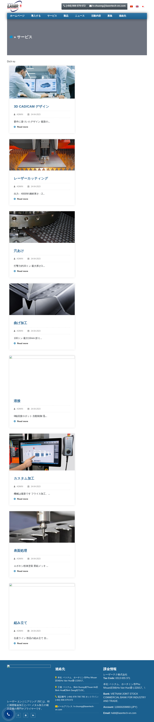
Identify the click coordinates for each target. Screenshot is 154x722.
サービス (52, 15)
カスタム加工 (24, 478)
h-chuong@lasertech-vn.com (109, 6)
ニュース (80, 15)
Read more (22, 127)
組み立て (20, 623)
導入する (36, 15)
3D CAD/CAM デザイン (31, 106)
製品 (66, 15)
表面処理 (20, 550)
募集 (110, 15)
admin (20, 114)
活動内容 (96, 15)
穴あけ (19, 251)
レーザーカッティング (31, 178)
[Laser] (14, 6)
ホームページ (17, 15)
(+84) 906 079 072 (75, 6)
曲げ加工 (20, 323)
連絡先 (122, 15)
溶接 (17, 401)
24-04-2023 (35, 114)
